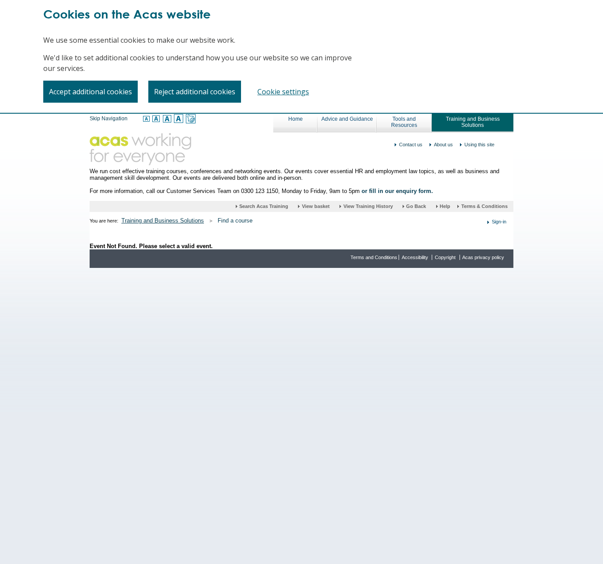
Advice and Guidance (347, 119)
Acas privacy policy (483, 257)
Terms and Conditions (373, 257)
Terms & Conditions (484, 206)
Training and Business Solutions (473, 122)
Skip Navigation (109, 118)
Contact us (410, 144)
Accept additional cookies (90, 91)
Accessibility (415, 257)
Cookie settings (283, 91)
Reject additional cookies (194, 91)
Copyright (445, 257)
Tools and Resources (404, 122)
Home (295, 119)
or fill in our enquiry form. (397, 191)
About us (443, 144)
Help (446, 206)
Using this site (479, 144)
